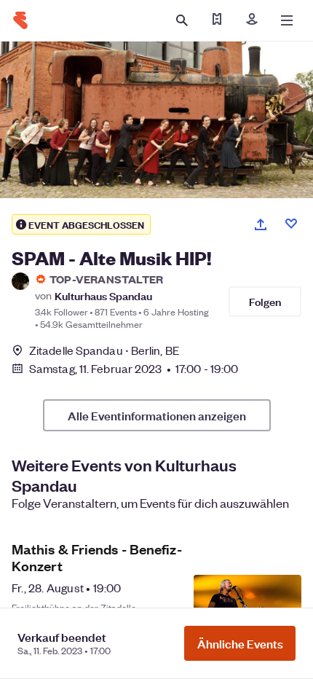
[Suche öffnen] (182, 20)
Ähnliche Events (240, 643)
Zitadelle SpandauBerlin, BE (104, 350)
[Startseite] (20, 20)
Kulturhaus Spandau (103, 295)
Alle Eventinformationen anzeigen (157, 415)
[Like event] (291, 223)
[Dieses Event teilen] (260, 224)
